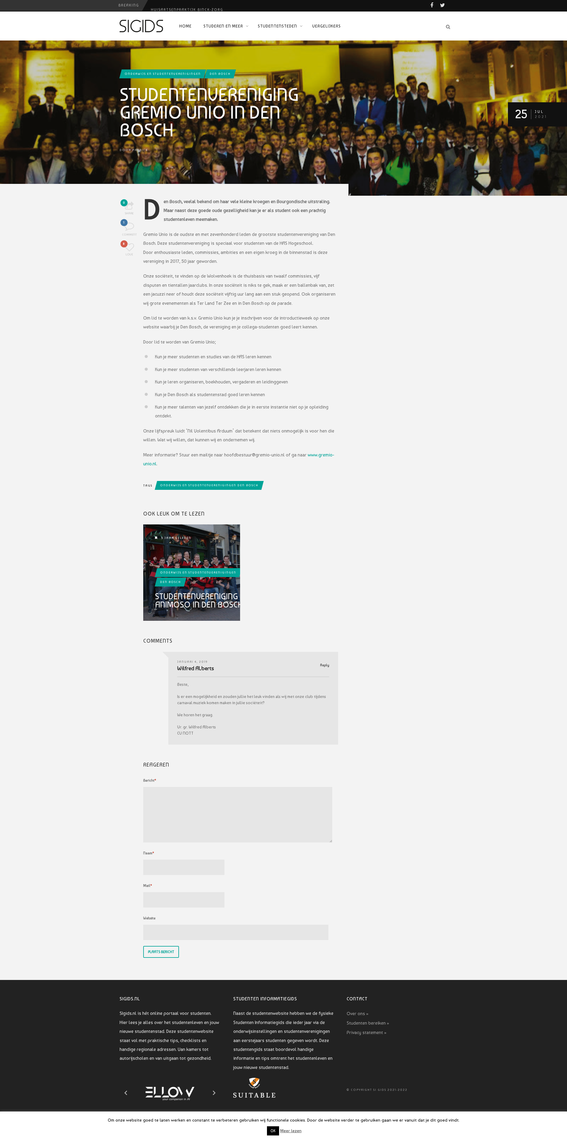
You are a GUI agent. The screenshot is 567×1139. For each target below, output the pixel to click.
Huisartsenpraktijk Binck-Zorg (187, 5)
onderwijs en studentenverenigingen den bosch (209, 485)
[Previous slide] (126, 1093)
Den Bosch (220, 73)
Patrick (140, 150)
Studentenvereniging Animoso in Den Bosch (199, 600)
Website (149, 918)
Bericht (149, 780)
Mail (147, 886)
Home (185, 26)
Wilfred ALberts (195, 668)
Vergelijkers (326, 26)
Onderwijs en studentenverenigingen (163, 73)
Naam (148, 853)
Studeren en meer (223, 26)
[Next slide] (213, 1093)
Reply (324, 665)
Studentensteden (277, 26)
